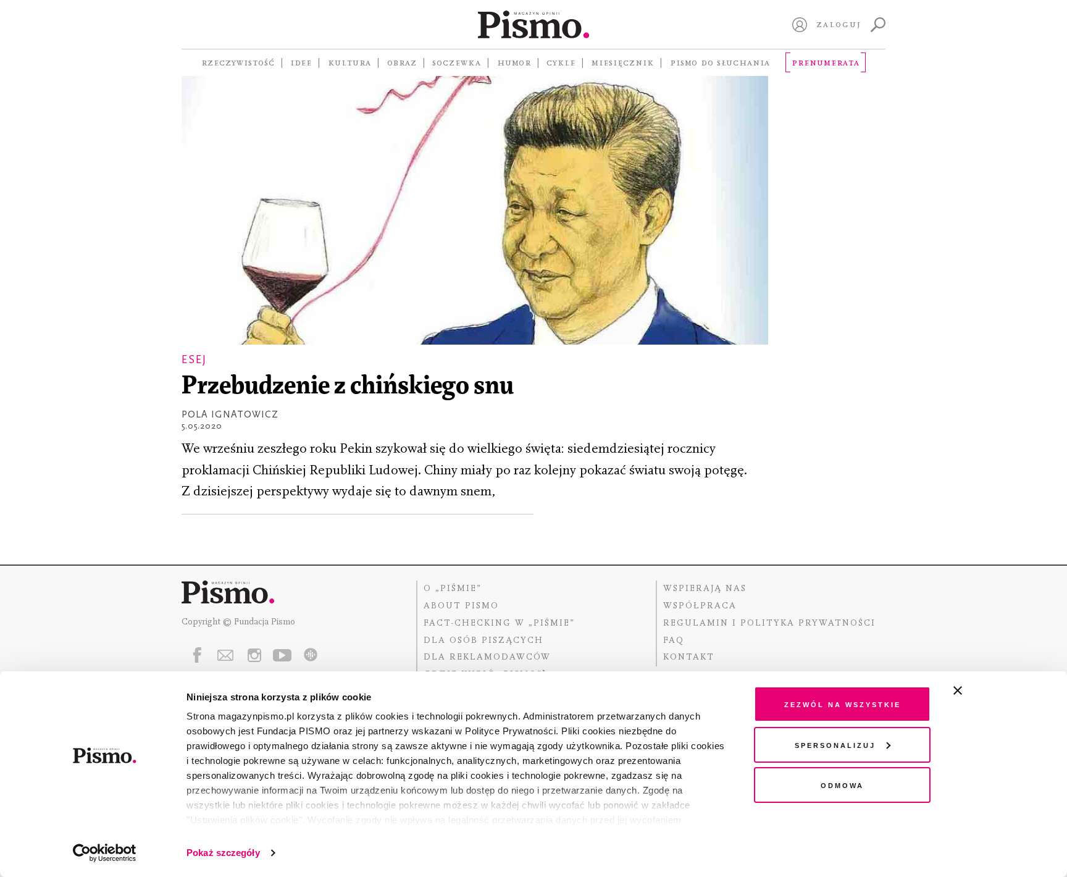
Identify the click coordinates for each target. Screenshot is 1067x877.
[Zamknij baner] (990, 690)
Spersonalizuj (835, 744)
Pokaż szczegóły (223, 852)
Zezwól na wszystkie (842, 704)
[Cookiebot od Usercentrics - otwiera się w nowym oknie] (105, 853)
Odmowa (842, 784)
